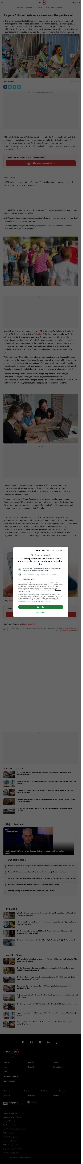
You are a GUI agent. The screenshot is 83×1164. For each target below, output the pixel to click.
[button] (40, 579)
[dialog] (40, 582)
